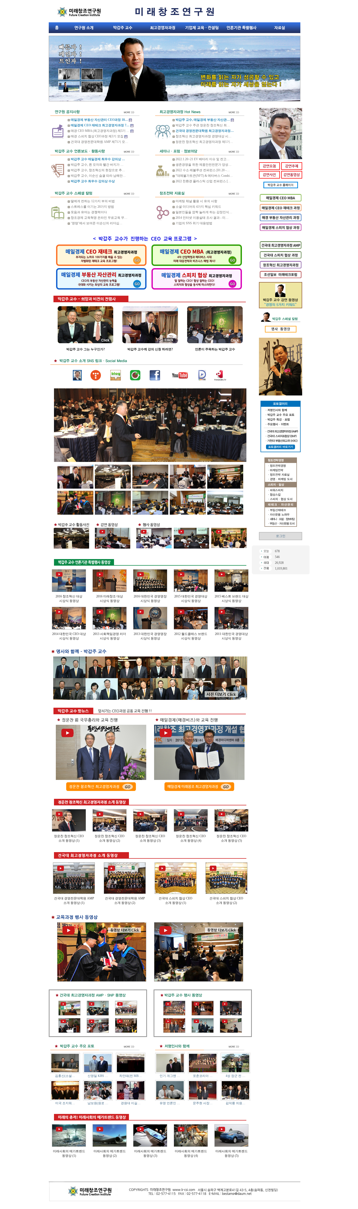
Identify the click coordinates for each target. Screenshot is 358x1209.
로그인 (280, 536)
